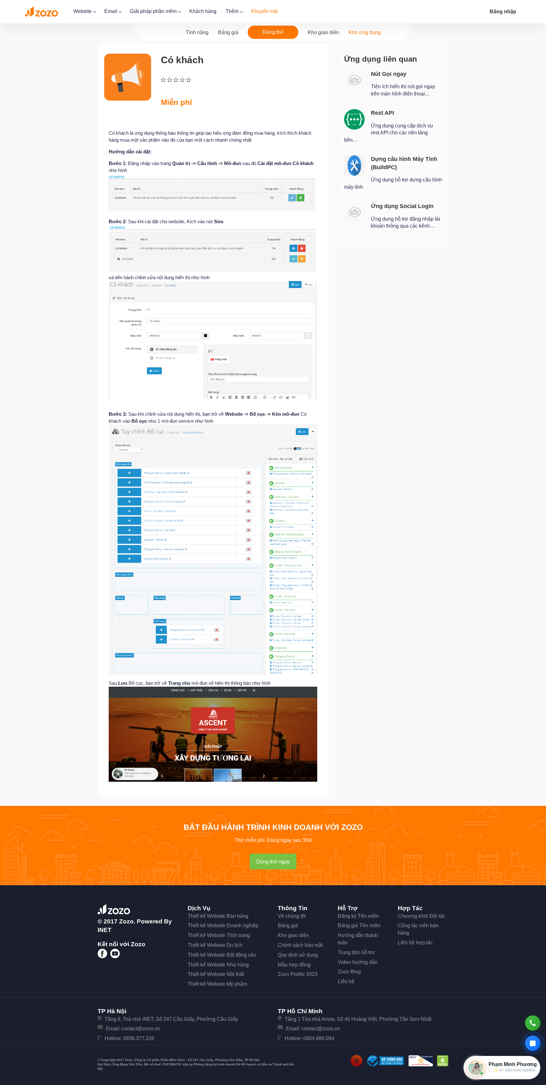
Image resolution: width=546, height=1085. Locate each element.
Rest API (382, 113)
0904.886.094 (318, 1038)
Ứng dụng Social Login (402, 206)
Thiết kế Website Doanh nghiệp (223, 925)
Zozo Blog (349, 971)
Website (83, 11)
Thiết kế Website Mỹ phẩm (217, 984)
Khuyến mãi (264, 11)
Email (111, 11)
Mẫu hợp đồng (294, 964)
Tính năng (197, 32)
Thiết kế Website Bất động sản (222, 955)
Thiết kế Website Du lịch (215, 945)
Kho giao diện (323, 32)
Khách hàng (202, 11)
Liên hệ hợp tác (415, 942)
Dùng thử (273, 32)
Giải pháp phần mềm (154, 11)
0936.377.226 (138, 1038)
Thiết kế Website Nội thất (216, 974)
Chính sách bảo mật (300, 945)
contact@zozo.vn (140, 1028)
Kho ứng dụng (365, 32)
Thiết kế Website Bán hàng (218, 916)
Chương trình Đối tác (421, 916)
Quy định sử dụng (298, 955)
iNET (105, 930)
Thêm (233, 11)
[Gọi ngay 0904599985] (532, 1023)
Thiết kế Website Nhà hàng (218, 964)
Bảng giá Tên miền (359, 925)
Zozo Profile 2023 (298, 974)
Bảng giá (228, 32)
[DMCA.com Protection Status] (442, 1060)
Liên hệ (346, 981)
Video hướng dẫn (358, 962)
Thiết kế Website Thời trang (219, 935)
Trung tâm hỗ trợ (356, 952)
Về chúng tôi (292, 916)
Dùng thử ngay (273, 861)
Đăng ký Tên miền (358, 916)
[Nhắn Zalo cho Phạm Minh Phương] (532, 1043)
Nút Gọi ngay (388, 74)
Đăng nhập (503, 11)
